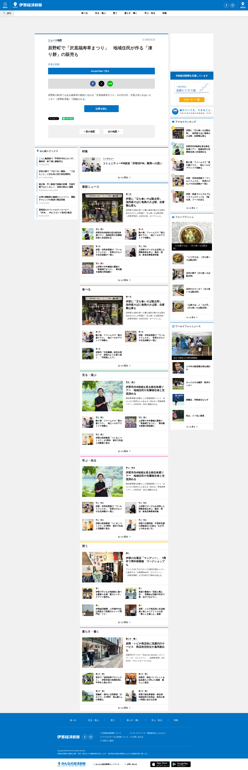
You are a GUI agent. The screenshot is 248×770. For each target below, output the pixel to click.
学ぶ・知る (150, 13)
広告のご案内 (108, 740)
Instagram (232, 5)
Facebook (226, 5)
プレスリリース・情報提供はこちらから (149, 733)
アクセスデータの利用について (115, 737)
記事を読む (101, 108)
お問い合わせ (137, 737)
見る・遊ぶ (100, 13)
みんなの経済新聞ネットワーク (71, 764)
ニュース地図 (55, 40)
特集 (164, 13)
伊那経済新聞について (111, 733)
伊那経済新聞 (27, 5)
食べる (84, 13)
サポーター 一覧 (192, 99)
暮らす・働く (130, 13)
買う (115, 13)
